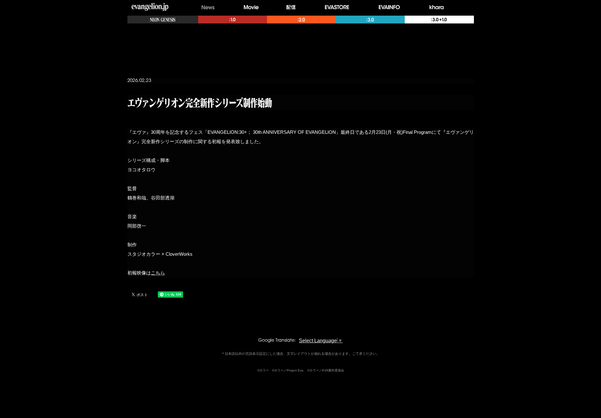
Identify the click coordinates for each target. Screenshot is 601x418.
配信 (292, 7)
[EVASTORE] (338, 7)
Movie (251, 7)
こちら (158, 272)
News (208, 7)
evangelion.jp (149, 7)
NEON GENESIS (162, 19)
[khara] (438, 7)
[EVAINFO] (391, 7)
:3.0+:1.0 (439, 19)
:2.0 (301, 19)
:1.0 (232, 19)
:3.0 (370, 19)
